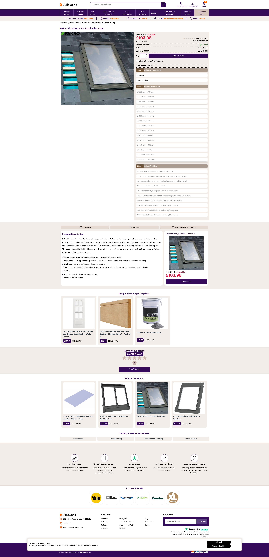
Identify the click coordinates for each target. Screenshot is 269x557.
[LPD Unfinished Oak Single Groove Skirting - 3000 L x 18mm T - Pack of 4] (116, 313)
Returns (136, 227)
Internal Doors (67, 13)
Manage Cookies (218, 546)
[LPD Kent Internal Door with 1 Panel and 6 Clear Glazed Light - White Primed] (79, 313)
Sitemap (104, 528)
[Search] (163, 4)
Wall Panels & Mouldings (169, 13)
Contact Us (149, 522)
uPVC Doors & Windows (108, 13)
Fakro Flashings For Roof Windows (151, 416)
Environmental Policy (126, 525)
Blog (146, 518)
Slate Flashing (109, 23)
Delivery (87, 227)
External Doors (80, 13)
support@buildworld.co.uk (73, 527)
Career (147, 525)
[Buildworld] (68, 4)
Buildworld (63, 23)
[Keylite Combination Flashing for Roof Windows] (116, 398)
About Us (104, 518)
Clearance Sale (202, 13)
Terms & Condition (126, 522)
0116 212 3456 (68, 523)
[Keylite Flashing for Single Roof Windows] (189, 398)
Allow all (218, 542)
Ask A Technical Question (185, 227)
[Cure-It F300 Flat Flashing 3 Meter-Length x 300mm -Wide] (79, 398)
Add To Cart (186, 281)
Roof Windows (142, 13)
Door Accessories (127, 13)
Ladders (154, 13)
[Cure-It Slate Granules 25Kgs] (152, 313)
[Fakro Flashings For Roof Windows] (152, 398)
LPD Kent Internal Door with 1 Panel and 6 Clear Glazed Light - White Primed (78, 334)
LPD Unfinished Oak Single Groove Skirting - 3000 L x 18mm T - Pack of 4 (115, 334)
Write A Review (134, 369)
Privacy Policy (124, 518)
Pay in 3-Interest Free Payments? (152, 61)
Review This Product (200, 40)
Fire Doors (92, 13)
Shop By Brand (187, 13)
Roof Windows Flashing (92, 23)
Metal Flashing (116, 439)
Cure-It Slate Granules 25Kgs (149, 332)
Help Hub (122, 528)
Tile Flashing (78, 439)
